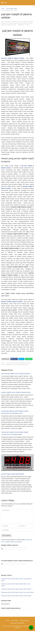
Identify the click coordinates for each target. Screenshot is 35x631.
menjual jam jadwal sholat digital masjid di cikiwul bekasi (16, 595)
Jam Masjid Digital (24, 620)
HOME (7, 620)
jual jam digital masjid (11, 8)
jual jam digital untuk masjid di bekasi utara (15, 392)
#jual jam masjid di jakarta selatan (18, 363)
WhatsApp (29, 359)
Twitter (22, 359)
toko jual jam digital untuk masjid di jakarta (15, 373)
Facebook (14, 359)
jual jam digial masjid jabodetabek (12, 474)
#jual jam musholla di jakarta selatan (14, 364)
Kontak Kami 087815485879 (17, 623)
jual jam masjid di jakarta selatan (11, 301)
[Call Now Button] (31, 627)
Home (2, 8)
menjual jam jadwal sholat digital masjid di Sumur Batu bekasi (17, 592)
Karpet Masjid (14, 620)
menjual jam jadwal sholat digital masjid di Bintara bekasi (16, 589)
